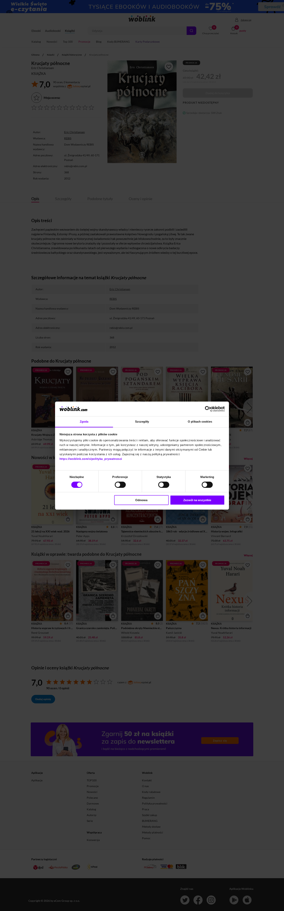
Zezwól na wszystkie (197, 500)
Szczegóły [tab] (142, 421)
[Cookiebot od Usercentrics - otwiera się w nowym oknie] (208, 409)
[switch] (120, 485)
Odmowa (141, 500)
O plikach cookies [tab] (200, 421)
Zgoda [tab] (84, 421)
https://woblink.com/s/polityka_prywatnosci (91, 458)
